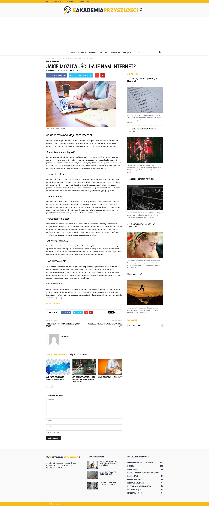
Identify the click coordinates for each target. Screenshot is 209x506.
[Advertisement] (104, 33)
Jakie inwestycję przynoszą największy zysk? (63, 325)
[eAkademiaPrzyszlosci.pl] (104, 10)
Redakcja (53, 70)
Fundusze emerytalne (136, 483)
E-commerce (55, 61)
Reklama (82, 1)
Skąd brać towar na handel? (110, 377)
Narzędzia (127, 52)
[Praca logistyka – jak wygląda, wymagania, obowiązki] (92, 465)
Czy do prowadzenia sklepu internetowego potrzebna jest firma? (83, 379)
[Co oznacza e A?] (145, 292)
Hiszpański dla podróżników (139, 486)
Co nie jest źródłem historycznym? (107, 473)
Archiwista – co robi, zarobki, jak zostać (107, 483)
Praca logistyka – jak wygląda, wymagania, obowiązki (108, 463)
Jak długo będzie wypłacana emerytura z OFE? (105, 325)
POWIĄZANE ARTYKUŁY (56, 354)
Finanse (92, 52)
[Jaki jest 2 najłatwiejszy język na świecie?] (145, 150)
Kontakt (89, 1)
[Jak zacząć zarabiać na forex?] (145, 197)
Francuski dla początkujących (140, 463)
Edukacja (82, 52)
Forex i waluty (133, 469)
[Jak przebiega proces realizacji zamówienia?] (58, 367)
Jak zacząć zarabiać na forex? (140, 179)
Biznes (72, 52)
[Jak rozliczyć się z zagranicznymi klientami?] (145, 100)
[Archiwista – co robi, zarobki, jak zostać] (92, 485)
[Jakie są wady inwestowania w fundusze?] (145, 245)
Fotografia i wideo (134, 493)
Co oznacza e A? (134, 274)
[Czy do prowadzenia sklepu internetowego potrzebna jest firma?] (84, 367)
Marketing (115, 52)
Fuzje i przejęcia (134, 490)
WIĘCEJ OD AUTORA (78, 354)
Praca (137, 52)
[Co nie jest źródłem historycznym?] (92, 475)
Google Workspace (134, 479)
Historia (130, 466)
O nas (76, 1)
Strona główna (68, 1)
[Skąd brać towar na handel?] (110, 367)
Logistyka (103, 52)
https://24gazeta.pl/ (53, 303)
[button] (160, 52)
